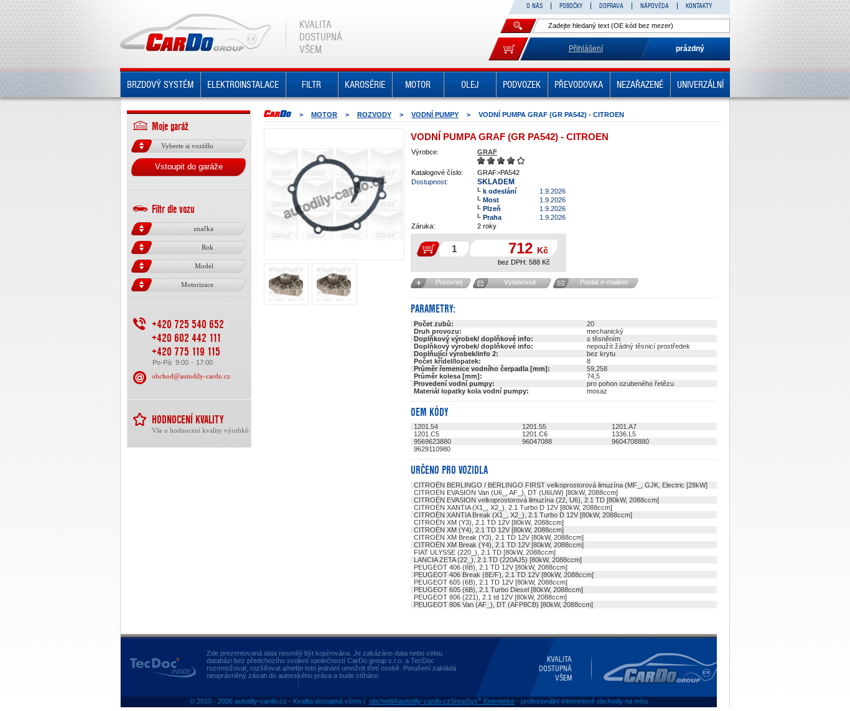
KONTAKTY (699, 6)
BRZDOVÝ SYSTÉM (160, 84)
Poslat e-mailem (604, 282)
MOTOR (418, 84)
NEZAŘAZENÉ (640, 84)
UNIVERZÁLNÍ (700, 84)
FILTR (311, 84)
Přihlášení (586, 48)
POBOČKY (570, 6)
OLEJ (470, 84)
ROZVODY (374, 114)
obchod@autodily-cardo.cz (191, 376)
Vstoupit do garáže (189, 166)
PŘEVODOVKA (578, 84)
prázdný (690, 48)
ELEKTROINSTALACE (243, 84)
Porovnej (449, 282)
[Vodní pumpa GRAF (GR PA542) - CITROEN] (334, 194)
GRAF (487, 152)
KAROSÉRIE (365, 84)
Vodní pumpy (435, 114)
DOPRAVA (611, 6)
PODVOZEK (522, 84)
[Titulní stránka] (277, 113)
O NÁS (534, 6)
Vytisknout (520, 282)
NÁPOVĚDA (654, 6)
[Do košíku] (508, 48)
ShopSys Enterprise (483, 701)
